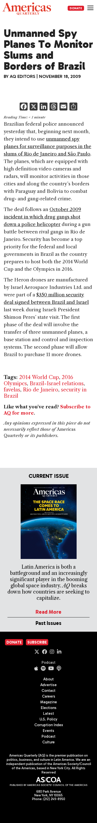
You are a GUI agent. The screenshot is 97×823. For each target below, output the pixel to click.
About (48, 679)
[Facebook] (24, 107)
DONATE (76, 8)
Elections (48, 708)
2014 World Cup (39, 377)
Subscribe (37, 642)
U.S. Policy (48, 719)
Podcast (48, 662)
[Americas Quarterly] (26, 8)
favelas (12, 389)
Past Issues (48, 623)
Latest (48, 713)
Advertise (48, 685)
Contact (48, 690)
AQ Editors (22, 76)
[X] (34, 107)
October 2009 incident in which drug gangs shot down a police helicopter (42, 217)
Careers (48, 696)
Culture (48, 742)
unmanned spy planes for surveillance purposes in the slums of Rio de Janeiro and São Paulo (47, 146)
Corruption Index (48, 725)
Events (48, 730)
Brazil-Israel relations (57, 383)
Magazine (48, 702)
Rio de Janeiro (40, 389)
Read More (48, 612)
